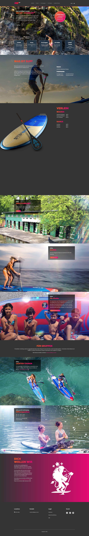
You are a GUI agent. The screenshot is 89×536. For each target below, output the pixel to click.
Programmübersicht (55, 310)
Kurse (37, 3)
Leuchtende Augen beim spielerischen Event (57, 45)
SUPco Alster (17, 512)
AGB (49, 518)
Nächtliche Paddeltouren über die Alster (70, 45)
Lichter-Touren (57, 3)
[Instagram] (72, 3)
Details (18, 211)
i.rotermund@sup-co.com (51, 352)
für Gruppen (43, 3)
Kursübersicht (54, 257)
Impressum (50, 512)
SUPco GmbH (17, 3)
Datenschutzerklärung (52, 515)
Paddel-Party (60, 16)
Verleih (32, 3)
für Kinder (50, 3)
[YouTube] (74, 3)
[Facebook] (71, 3)
